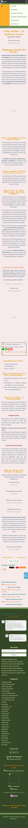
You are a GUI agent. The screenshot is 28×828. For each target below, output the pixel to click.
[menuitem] (19, 6)
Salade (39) (5, 722)
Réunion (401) (5, 691)
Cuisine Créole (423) (7, 688)
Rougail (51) (5, 715)
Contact (6, 824)
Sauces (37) (5, 724)
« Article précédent (7, 557)
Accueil (13, 6)
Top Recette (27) (6, 742)
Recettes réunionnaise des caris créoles (13, 670)
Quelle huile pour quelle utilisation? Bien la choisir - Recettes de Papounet (14, 267)
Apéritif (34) (5, 729)
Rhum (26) (4, 744)
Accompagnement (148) (8, 697)
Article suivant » (21, 557)
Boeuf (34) (4, 731)
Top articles (23, 822)
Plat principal (10, 37)
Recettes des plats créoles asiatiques (12, 668)
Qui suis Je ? (15, 24)
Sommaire (14, 9)
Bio (14, 352)
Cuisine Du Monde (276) (8, 693)
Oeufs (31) (4, 736)
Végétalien (8, 352)
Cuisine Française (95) (8, 700)
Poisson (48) (5, 718)
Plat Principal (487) (7, 686)
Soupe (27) (5, 740)
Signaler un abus (14, 824)
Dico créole (15, 20)
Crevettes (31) (5, 733)
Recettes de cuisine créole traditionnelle (13, 664)
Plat (3, 352)
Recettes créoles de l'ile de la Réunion (12, 661)
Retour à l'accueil (14, 561)
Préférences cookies (22, 826)
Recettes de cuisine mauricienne (11, 666)
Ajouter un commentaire (14, 616)
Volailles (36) (5, 727)
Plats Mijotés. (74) (6, 706)
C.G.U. (20, 824)
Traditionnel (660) (6, 682)
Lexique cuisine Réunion (19, 16)
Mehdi (8, 822)
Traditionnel (18, 37)
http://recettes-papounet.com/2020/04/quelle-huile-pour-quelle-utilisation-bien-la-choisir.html (14, 280)
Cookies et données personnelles (8, 826)
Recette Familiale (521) (8, 684)
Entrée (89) (5, 704)
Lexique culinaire (17, 13)
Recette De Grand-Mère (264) (10, 695)
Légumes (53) (5, 713)
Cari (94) (4, 702)
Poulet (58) (5, 711)
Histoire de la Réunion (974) (9, 659)
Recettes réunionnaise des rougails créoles (13, 672)
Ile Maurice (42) (6, 720)
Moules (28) (5, 738)
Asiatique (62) (5, 709)
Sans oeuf (19, 352)
